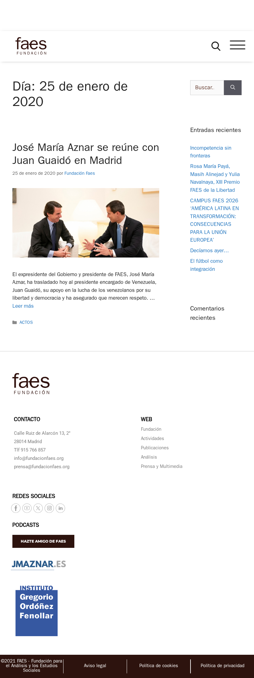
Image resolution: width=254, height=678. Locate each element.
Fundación (151, 430)
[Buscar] (233, 87)
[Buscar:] (207, 87)
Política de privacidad (222, 666)
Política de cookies (158, 666)
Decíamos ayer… (209, 251)
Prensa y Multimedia (161, 467)
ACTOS (26, 323)
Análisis (149, 458)
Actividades (152, 439)
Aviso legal (95, 666)
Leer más (23, 306)
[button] (216, 46)
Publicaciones (155, 448)
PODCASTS (25, 526)
